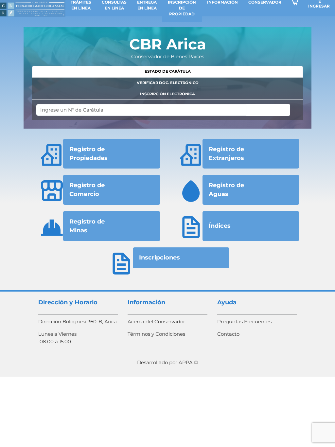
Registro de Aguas (226, 190)
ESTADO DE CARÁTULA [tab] (168, 71)
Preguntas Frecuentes (244, 321)
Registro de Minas (87, 226)
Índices (220, 225)
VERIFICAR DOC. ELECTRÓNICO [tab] (168, 82)
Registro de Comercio (87, 190)
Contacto (228, 334)
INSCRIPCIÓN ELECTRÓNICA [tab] (167, 94)
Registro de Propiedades (88, 154)
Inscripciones (159, 257)
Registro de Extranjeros (226, 154)
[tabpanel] (167, 110)
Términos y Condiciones (156, 334)
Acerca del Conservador (156, 321)
